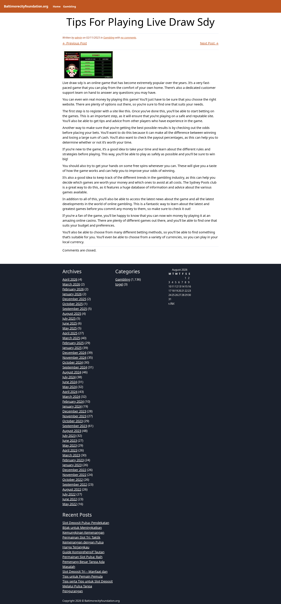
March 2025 (71, 338)
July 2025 (69, 318)
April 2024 (69, 391)
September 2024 (74, 367)
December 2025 (74, 299)
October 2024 (72, 362)
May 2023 (69, 445)
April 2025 (69, 333)
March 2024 (71, 396)
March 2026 (71, 284)
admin (78, 37)
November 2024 (74, 357)
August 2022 (71, 489)
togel (119, 284)
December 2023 (74, 411)
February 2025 (73, 343)
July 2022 (69, 494)
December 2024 (74, 352)
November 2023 (74, 416)
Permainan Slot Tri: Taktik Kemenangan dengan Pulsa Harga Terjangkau (83, 542)
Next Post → (209, 43)
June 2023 (69, 440)
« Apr (171, 303)
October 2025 (72, 304)
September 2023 (74, 426)
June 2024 (69, 382)
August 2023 (71, 431)
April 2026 (69, 279)
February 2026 (73, 289)
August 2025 (71, 313)
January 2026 (72, 294)
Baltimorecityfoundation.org (26, 6)
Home (56, 6)
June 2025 (69, 323)
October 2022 (72, 479)
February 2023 (73, 460)
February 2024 (73, 401)
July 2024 (69, 377)
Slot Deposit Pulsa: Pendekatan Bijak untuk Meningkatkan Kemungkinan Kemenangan (85, 528)
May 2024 (69, 387)
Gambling (69, 6)
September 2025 (74, 308)
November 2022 (74, 474)
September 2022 (74, 484)
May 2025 (69, 328)
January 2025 (72, 348)
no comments (128, 37)
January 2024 (72, 406)
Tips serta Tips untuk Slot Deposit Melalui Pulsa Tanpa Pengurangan (87, 586)
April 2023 (69, 450)
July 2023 (69, 435)
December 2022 (74, 470)
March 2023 (71, 455)
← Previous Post (74, 43)
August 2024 (71, 372)
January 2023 (72, 465)
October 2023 (72, 421)
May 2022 (69, 504)
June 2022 (69, 499)
